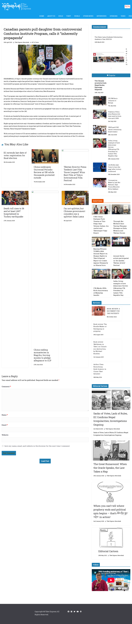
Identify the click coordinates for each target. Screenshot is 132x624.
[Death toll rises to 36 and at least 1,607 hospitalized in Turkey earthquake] (15, 192)
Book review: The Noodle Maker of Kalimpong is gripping (100, 327)
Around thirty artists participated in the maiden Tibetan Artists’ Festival (121, 260)
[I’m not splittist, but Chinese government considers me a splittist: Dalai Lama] (75, 192)
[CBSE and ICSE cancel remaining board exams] (99, 129)
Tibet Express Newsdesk (22, 42)
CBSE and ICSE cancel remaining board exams (114, 129)
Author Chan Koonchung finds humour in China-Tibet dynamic (99, 369)
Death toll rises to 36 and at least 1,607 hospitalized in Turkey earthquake (14, 212)
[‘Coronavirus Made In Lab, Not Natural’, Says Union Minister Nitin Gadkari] (99, 182)
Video (123, 16)
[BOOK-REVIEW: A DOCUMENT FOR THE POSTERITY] (98, 313)
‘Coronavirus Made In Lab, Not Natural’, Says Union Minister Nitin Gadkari (114, 184)
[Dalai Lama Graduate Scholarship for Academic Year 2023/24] (108, 57)
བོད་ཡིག (127, 6)
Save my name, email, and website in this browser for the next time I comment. (37, 446)
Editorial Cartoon (108, 551)
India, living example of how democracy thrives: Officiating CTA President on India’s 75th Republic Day (114, 148)
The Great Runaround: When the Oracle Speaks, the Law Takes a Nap (110, 467)
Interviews (101, 16)
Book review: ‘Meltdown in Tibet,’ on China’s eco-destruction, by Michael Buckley (100, 348)
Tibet (68, 16)
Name (5, 415)
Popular (112, 75)
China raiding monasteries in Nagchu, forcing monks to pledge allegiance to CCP (42, 355)
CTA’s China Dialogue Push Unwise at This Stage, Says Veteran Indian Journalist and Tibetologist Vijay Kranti (101, 225)
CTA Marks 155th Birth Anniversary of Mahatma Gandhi (100, 291)
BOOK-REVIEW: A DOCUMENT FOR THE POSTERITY (113, 311)
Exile (60, 16)
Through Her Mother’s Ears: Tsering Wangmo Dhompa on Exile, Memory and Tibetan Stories (120, 227)
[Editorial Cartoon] (111, 537)
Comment (6, 386)
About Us (51, 16)
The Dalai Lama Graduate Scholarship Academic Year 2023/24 (108, 38)
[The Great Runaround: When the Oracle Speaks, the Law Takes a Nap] (111, 450)
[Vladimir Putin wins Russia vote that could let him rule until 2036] (99, 114)
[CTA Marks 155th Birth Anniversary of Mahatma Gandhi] (101, 274)
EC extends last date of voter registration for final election (15, 155)
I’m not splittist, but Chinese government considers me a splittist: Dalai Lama (74, 212)
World (77, 16)
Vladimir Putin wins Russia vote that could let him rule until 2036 (114, 115)
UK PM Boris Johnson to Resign (112, 100)
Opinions (113, 16)
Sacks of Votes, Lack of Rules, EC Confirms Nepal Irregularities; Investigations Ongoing (110, 419)
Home (41, 16)
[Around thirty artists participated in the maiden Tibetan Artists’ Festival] (121, 241)
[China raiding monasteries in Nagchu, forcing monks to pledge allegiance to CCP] (45, 192)
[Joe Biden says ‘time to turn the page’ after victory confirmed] (99, 167)
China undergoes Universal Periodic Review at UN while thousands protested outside (44, 172)
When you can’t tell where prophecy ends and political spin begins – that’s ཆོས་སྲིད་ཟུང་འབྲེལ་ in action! (110, 511)
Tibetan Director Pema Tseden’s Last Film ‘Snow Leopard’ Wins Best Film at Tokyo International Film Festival (75, 174)
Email (5, 425)
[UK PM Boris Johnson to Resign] (99, 100)
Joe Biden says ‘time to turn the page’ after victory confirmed (114, 168)
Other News (88, 16)
